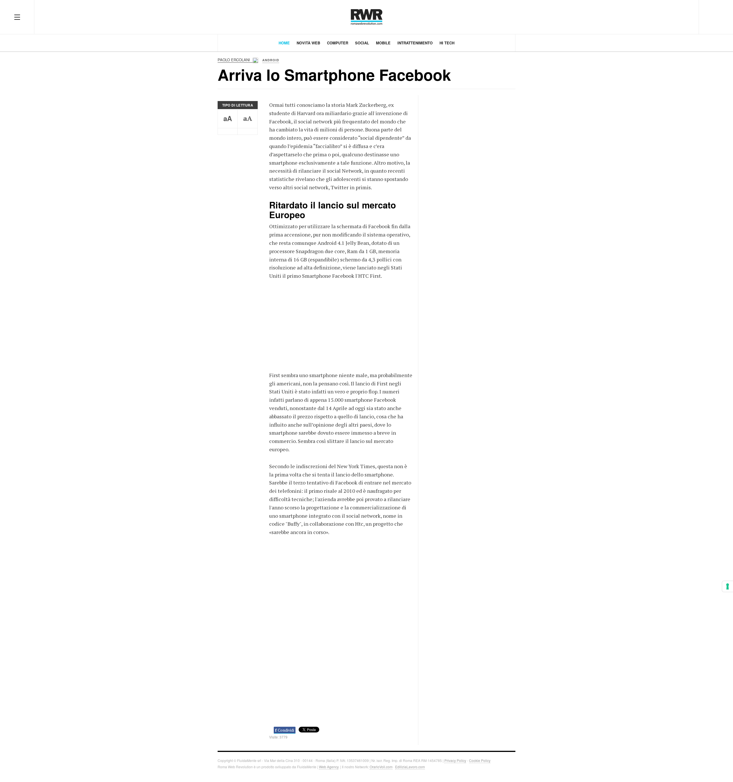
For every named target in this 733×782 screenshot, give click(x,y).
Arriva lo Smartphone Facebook (334, 74)
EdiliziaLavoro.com (410, 766)
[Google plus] (675, 16)
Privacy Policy (455, 760)
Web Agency (328, 766)
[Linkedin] (685, 16)
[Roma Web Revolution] (367, 17)
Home (284, 43)
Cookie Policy (479, 760)
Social (362, 43)
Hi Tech (447, 43)
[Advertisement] (341, 324)
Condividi (284, 730)
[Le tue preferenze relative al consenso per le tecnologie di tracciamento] (727, 586)
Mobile (383, 43)
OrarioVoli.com (381, 766)
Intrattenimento (415, 43)
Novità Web (308, 43)
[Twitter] (665, 16)
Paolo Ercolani (234, 59)
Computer (337, 43)
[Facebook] (654, 16)
